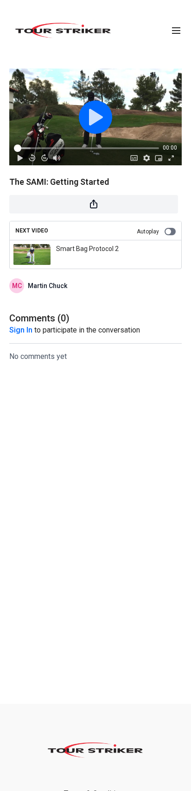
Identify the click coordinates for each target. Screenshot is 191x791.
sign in (20, 330)
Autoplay (148, 231)
